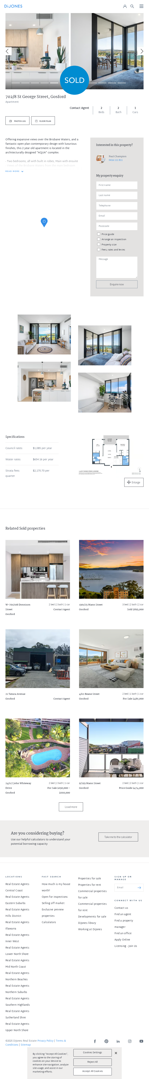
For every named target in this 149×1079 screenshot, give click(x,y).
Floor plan (45, 121)
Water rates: (13, 460)
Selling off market (53, 903)
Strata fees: (12, 471)
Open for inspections (55, 897)
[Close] (116, 1053)
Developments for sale (92, 917)
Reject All (92, 1062)
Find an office (123, 933)
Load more (71, 807)
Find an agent (122, 914)
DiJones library (87, 923)
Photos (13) (20, 121)
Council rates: (14, 448)
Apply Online (122, 940)
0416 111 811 (116, 160)
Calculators (49, 922)
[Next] (141, 51)
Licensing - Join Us (125, 946)
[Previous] (8, 51)
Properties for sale (89, 878)
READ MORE (12, 171)
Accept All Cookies (92, 1071)
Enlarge (136, 482)
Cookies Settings (92, 1053)
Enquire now (117, 284)
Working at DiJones (90, 929)
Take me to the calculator (118, 837)
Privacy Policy (45, 1041)
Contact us (121, 908)
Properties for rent (89, 885)
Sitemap (26, 1045)
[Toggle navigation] (141, 6)
